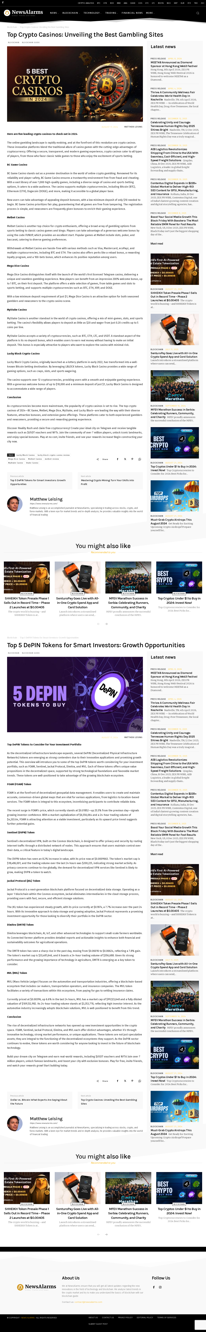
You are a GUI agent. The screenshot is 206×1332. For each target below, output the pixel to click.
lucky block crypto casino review (54, 455)
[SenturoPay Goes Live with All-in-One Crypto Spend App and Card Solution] (175, 329)
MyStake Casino (15, 463)
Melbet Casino (35, 459)
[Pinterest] (132, 459)
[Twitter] (125, 459)
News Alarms (28, 1317)
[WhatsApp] (139, 459)
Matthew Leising (133, 127)
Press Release (158, 59)
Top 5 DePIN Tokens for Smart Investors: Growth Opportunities (38, 482)
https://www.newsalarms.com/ (43, 504)
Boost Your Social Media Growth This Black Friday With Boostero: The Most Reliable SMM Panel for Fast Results (174, 220)
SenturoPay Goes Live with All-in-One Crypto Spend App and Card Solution (77, 602)
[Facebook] (117, 459)
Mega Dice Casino (16, 459)
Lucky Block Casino (26, 455)
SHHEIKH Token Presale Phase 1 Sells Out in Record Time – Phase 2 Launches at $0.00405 (174, 296)
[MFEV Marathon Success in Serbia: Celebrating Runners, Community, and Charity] (175, 386)
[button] (197, 13)
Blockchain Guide (31, 42)
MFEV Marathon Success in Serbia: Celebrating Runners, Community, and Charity (173, 413)
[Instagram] (160, 1287)
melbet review (52, 459)
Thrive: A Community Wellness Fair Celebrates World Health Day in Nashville (173, 96)
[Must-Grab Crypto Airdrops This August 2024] (175, 496)
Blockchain (12, 27)
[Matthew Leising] (16, 506)
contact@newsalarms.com (88, 1302)
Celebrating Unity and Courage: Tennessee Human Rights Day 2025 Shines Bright (173, 126)
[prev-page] (98, 624)
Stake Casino (32, 463)
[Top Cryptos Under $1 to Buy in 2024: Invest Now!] (175, 442)
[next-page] (106, 624)
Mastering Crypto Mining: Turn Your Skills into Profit (107, 482)
